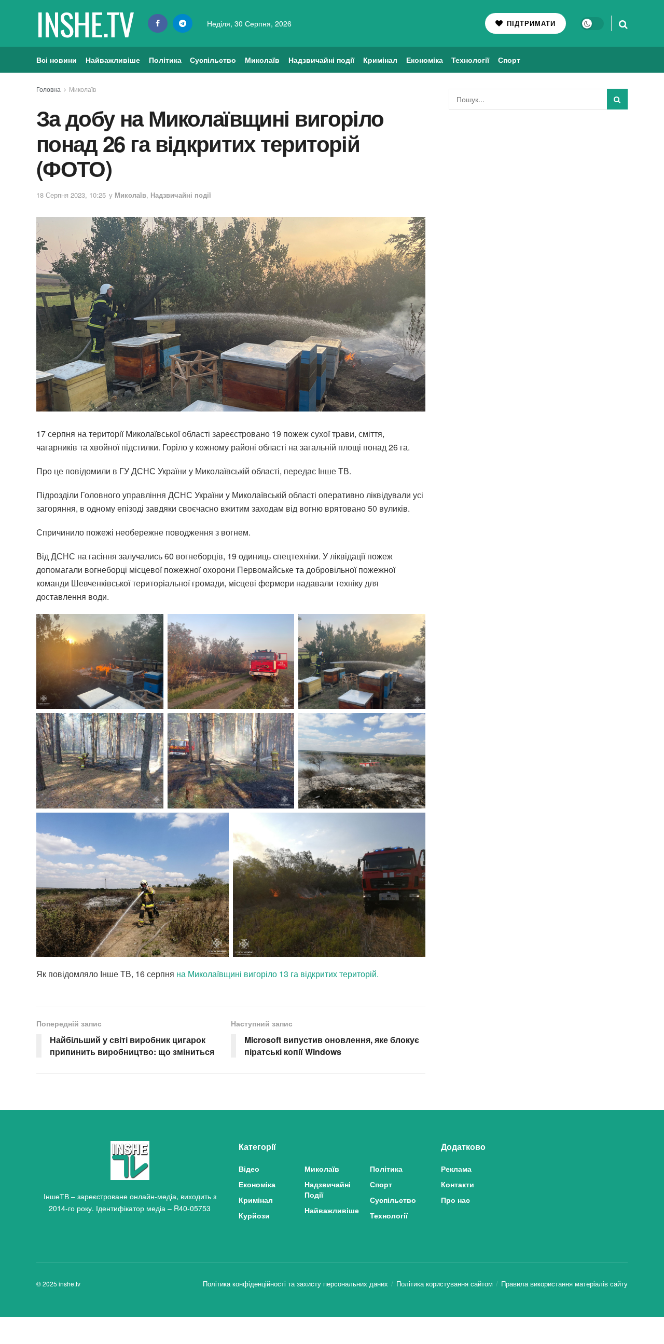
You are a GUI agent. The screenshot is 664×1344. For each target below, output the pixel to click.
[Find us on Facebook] (158, 23)
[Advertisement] (538, 195)
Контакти (457, 1184)
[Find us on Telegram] (182, 23)
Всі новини (56, 59)
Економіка (424, 59)
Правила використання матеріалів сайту (564, 1283)
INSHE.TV (84, 23)
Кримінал (380, 59)
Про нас (455, 1200)
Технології (470, 59)
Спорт (509, 59)
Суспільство (213, 59)
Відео (249, 1168)
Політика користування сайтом (444, 1283)
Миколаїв (262, 59)
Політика (165, 59)
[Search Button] (623, 23)
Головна (48, 89)
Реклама (456, 1168)
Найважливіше (113, 59)
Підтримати (530, 23)
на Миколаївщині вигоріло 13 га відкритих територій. (277, 974)
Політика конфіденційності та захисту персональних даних (295, 1283)
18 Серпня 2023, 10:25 (71, 195)
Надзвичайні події (321, 59)
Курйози (254, 1215)
